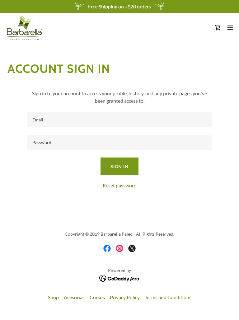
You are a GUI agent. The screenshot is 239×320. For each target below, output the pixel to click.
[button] (230, 27)
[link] (24, 27)
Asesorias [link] (74, 297)
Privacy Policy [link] (125, 297)
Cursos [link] (97, 297)
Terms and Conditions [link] (168, 297)
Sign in (119, 166)
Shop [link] (53, 297)
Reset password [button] (120, 185)
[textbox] (119, 119)
